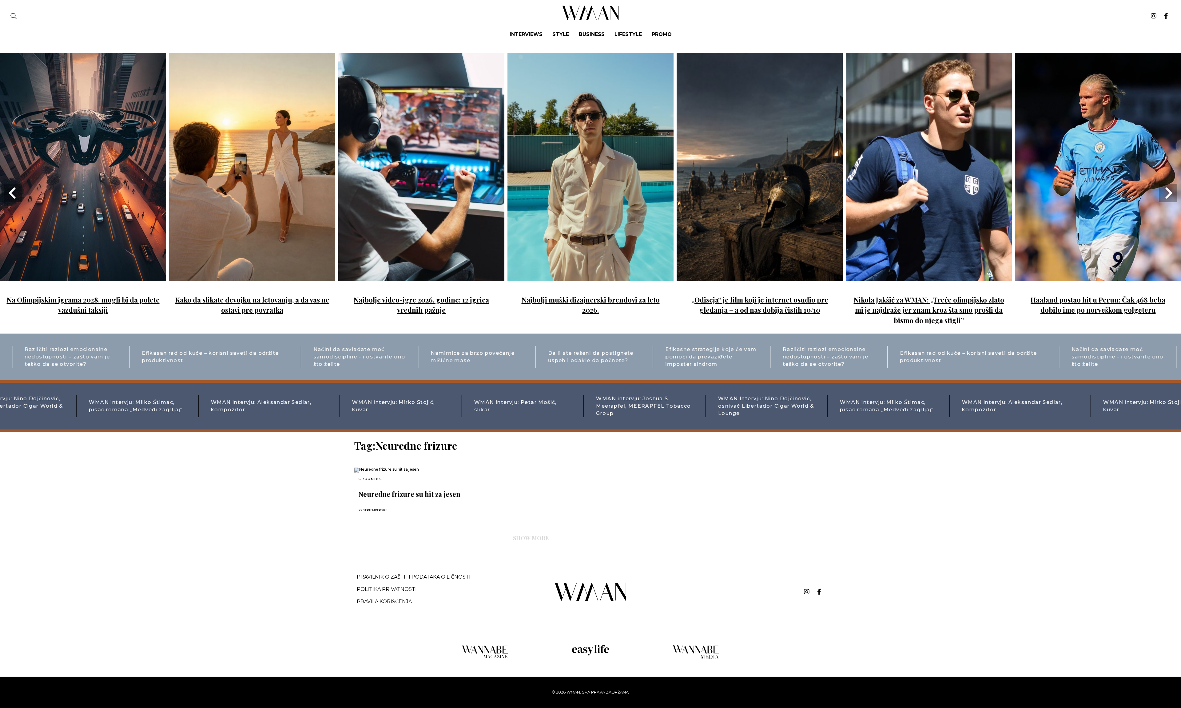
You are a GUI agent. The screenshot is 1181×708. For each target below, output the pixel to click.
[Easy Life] (590, 654)
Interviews (526, 34)
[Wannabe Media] (696, 657)
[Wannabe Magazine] (485, 657)
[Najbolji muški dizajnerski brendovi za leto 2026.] (590, 276)
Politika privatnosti (387, 589)
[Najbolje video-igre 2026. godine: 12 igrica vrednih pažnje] (421, 276)
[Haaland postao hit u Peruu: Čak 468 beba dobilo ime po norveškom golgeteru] (1098, 276)
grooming (370, 479)
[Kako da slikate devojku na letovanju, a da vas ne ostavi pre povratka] (252, 276)
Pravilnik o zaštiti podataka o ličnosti (414, 577)
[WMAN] (590, 19)
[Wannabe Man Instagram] (1153, 16)
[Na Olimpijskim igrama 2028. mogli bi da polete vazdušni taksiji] (83, 276)
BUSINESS (592, 34)
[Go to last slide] (13, 193)
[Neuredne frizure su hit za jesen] (411, 470)
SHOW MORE (531, 538)
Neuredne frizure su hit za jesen (409, 494)
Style (560, 34)
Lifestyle (628, 34)
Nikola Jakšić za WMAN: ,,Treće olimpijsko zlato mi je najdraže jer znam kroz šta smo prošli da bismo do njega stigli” (929, 310)
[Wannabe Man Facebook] (1166, 16)
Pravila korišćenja (384, 601)
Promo (662, 34)
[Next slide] (1168, 193)
